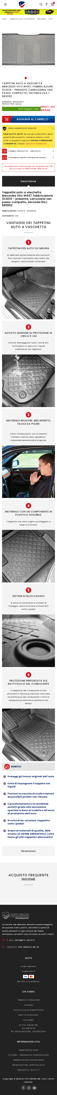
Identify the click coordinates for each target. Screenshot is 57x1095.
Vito (50, 19)
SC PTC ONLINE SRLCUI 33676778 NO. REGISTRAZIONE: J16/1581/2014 (28, 1028)
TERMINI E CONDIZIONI (28, 1000)
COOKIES (28, 1005)
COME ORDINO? (29, 966)
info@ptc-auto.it (25, 940)
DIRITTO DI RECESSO (28, 1015)
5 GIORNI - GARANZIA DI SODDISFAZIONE (28, 1055)
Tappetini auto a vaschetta (22, 19)
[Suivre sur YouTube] (34, 1087)
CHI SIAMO (28, 1020)
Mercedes (41, 19)
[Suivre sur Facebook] (23, 1087)
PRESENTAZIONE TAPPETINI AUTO (28, 1065)
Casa (4, 19)
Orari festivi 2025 (28, 1050)
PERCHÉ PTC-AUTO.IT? (28, 1070)
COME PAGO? (28, 971)
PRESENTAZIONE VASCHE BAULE (28, 1060)
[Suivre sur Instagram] (28, 1087)
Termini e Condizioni (35, 143)
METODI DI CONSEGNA (28, 981)
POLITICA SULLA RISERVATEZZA (28, 1010)
